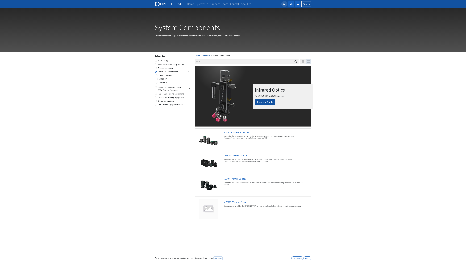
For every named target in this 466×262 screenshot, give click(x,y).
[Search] (296, 61)
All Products (163, 61)
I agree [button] (307, 258)
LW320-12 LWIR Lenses (235, 155)
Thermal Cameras (165, 68)
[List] (308, 61)
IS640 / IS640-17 (165, 75)
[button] (284, 4)
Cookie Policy (218, 258)
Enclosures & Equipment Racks (170, 104)
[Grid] (303, 61)
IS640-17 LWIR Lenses (235, 178)
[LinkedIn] (297, 4)
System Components (202, 56)
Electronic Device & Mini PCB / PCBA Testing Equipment (170, 88)
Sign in (306, 3)
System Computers (166, 101)
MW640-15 (163, 82)
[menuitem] (190, 4)
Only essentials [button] (297, 258)
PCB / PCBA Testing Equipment (171, 94)
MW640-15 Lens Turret (236, 202)
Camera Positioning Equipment (171, 97)
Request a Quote (264, 101)
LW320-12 (163, 79)
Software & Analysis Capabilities (171, 64)
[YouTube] (291, 4)
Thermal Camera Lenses (168, 71)
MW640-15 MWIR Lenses (236, 132)
